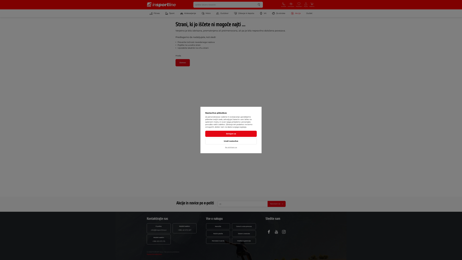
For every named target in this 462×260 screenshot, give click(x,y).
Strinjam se (231, 134)
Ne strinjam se (231, 147)
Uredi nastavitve (231, 141)
